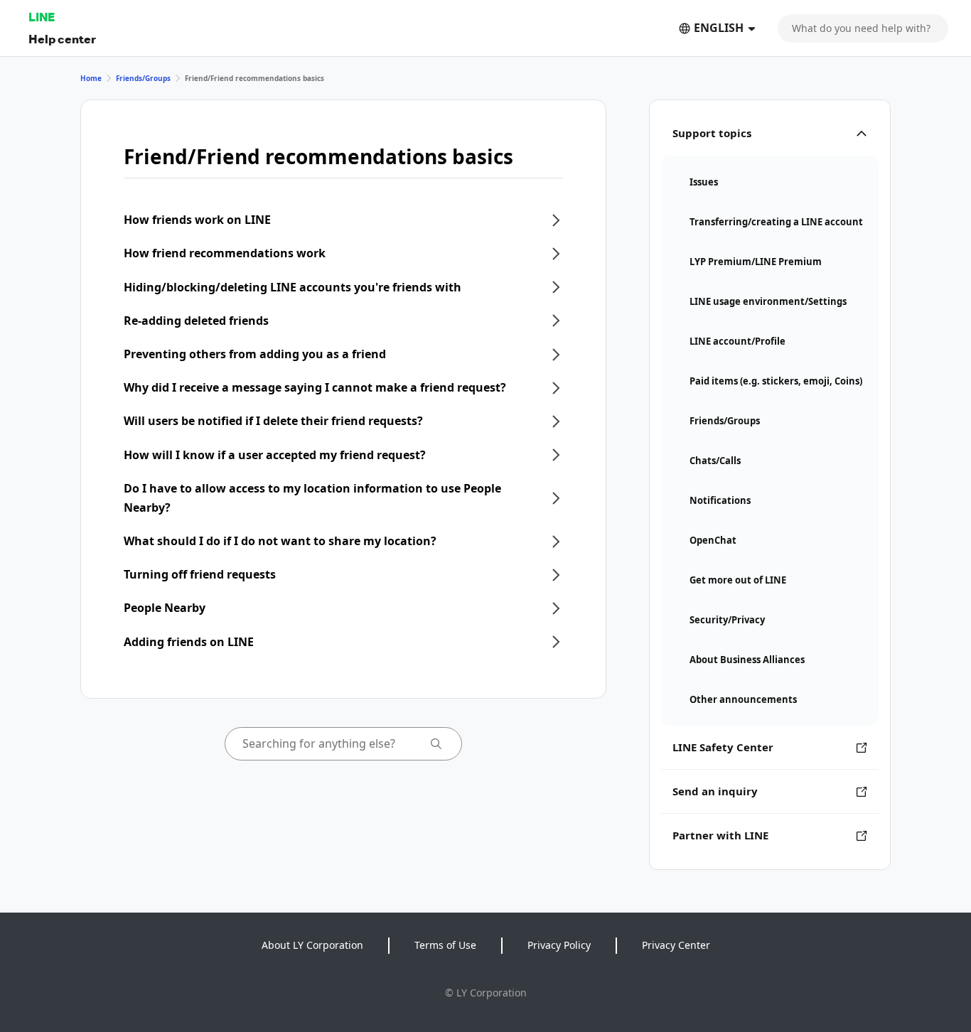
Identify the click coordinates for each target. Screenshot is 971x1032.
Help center (62, 38)
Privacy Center (676, 945)
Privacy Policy (559, 945)
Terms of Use (445, 945)
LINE (41, 16)
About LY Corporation (312, 945)
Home (91, 78)
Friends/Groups (143, 78)
